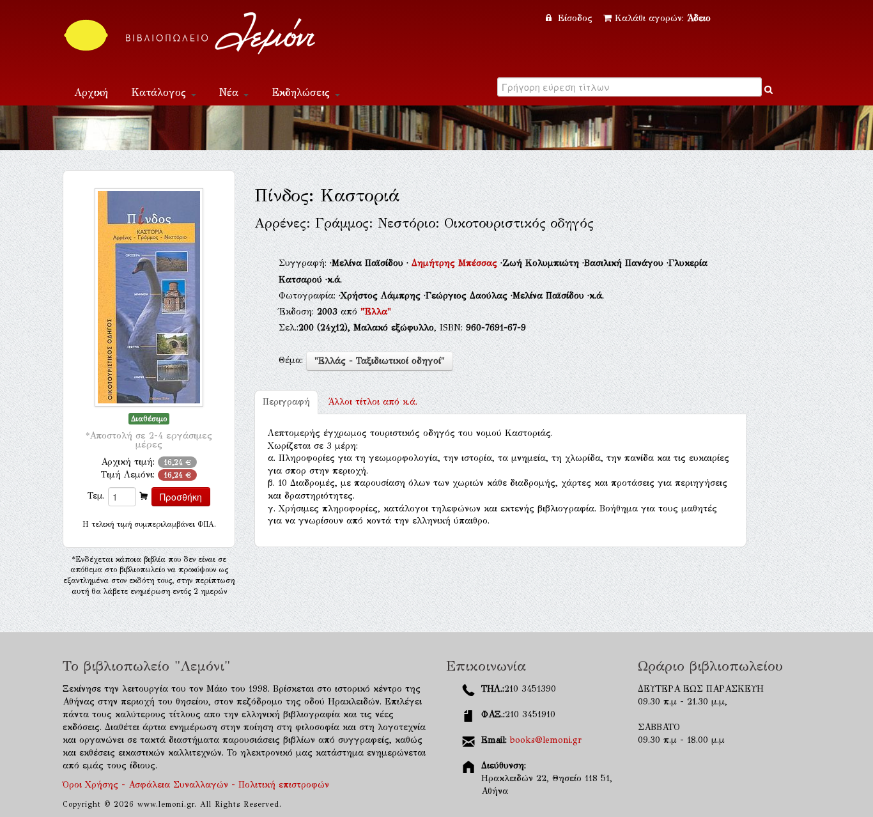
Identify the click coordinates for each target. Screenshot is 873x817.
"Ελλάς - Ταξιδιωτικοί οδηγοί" (379, 360)
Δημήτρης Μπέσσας (456, 263)
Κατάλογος (160, 92)
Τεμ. (96, 495)
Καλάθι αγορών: (663, 18)
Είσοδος (575, 18)
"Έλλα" (375, 311)
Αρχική (91, 92)
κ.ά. (372, 401)
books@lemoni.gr (546, 740)
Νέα (230, 92)
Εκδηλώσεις (303, 92)
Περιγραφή (286, 401)
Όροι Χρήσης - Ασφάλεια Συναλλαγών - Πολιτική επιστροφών (196, 784)
